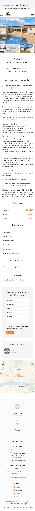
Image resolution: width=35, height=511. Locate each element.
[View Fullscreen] (2, 368)
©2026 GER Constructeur (12, 501)
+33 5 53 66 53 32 (19, 450)
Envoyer (9, 332)
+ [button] (2, 362)
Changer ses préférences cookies (14, 503)
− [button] (2, 364)
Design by (30, 503)
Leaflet (33, 391)
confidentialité (27, 507)
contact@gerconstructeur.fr (19, 460)
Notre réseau (17, 483)
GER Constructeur (17, 441)
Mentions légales (25, 501)
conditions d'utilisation (12, 509)
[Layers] (32, 362)
